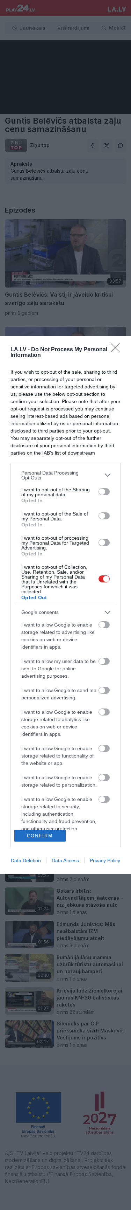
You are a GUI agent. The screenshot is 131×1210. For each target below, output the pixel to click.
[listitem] (65, 475)
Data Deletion (26, 860)
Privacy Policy (105, 860)
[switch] (104, 491)
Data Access (65, 860)
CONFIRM (40, 835)
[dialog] (65, 605)
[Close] (117, 350)
